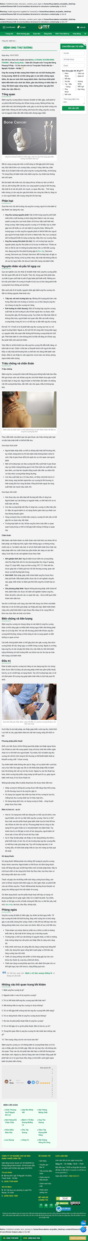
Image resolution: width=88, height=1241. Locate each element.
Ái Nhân (12, 1081)
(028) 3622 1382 (11, 1196)
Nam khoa (67, 74)
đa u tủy (41, 251)
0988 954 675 (74, 1176)
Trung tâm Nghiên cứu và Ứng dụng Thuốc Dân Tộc (44, 26)
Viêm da (81, 73)
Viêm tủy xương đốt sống (42, 1132)
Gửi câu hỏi (73, 108)
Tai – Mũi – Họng (68, 85)
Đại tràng (81, 89)
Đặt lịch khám (78, 1238)
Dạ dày (67, 81)
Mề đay (67, 79)
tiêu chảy (9, 904)
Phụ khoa (67, 90)
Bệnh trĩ (81, 76)
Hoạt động (77, 34)
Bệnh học (12, 41)
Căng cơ (25, 1140)
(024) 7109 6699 (11, 1181)
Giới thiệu (43, 1161)
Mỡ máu (68, 94)
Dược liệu (36, 34)
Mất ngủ (81, 86)
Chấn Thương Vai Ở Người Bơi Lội (10, 1112)
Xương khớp (19, 63)
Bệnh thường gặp (23, 34)
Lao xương (9, 1140)
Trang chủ (9, 34)
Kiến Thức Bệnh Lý (62, 34)
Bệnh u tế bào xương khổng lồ (38, 973)
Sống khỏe (48, 34)
